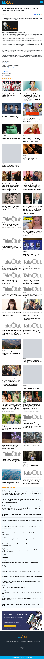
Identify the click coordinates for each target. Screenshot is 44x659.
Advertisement (22, 646)
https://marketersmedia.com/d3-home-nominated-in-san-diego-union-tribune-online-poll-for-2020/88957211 (22, 70)
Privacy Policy (22, 647)
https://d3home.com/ (10, 68)
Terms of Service (22, 648)
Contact (22, 645)
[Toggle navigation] (41, 2)
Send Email (6, 62)
